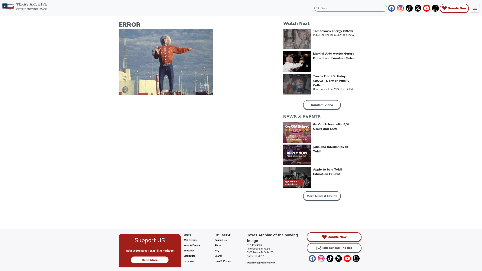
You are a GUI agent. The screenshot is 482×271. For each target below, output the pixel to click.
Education (189, 250)
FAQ (217, 250)
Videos (187, 235)
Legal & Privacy (223, 261)
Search (218, 256)
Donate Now (457, 8)
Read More (150, 260)
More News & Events (322, 196)
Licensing (189, 261)
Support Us (221, 240)
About (218, 245)
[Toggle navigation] (475, 8)
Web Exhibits (191, 240)
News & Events (192, 245)
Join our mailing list (337, 248)
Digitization (189, 256)
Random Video (322, 105)
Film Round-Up (222, 235)
